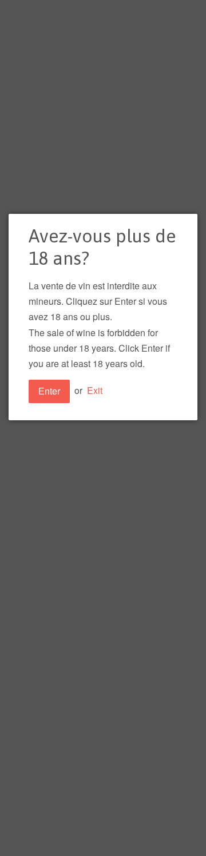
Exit (94, 390)
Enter (49, 390)
